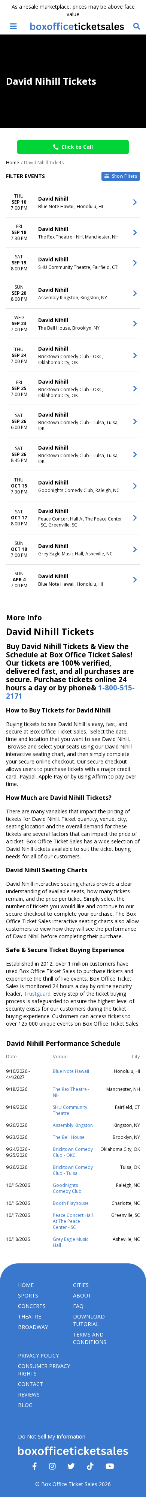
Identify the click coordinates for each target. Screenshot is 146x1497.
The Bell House (69, 1137)
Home (26, 1284)
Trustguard (37, 993)
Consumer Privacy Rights (44, 1369)
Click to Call (77, 146)
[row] (73, 202)
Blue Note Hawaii (71, 1071)
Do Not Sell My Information (51, 1436)
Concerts (32, 1306)
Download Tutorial (89, 1320)
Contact (30, 1384)
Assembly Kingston (73, 1125)
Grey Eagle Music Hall (70, 1242)
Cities (81, 1284)
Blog (25, 1404)
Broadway (33, 1326)
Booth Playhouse (71, 1203)
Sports (28, 1295)
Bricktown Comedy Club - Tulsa (73, 1170)
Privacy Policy (38, 1355)
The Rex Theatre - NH (71, 1092)
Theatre (29, 1316)
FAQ (78, 1306)
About (82, 1295)
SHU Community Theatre (70, 1110)
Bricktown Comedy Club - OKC (73, 1152)
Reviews (29, 1394)
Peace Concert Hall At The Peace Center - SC (73, 1221)
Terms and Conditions (89, 1338)
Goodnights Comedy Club (67, 1188)
